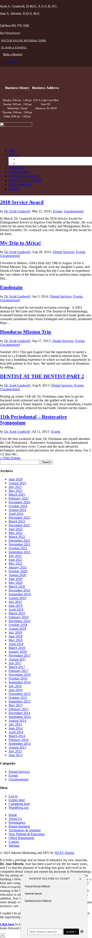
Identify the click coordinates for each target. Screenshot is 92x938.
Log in (13, 796)
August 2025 (17, 483)
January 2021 (18, 567)
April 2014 (16, 732)
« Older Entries (10, 458)
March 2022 (17, 536)
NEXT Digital (64, 853)
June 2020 (15, 579)
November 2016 (20, 674)
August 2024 (17, 510)
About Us (14, 155)
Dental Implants (19, 172)
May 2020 (15, 582)
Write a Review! (13, 54)
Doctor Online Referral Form (23, 40)
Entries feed (17, 800)
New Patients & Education (25, 180)
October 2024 (18, 506)
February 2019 (18, 617)
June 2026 (15, 479)
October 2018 (18, 625)
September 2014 (20, 717)
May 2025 (15, 491)
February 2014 (18, 740)
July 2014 (15, 724)
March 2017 (17, 667)
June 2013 (15, 755)
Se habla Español (14, 47)
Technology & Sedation (23, 176)
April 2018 (16, 644)
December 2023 (19, 517)
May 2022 (15, 533)
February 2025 (18, 498)
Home (12, 150)
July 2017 (15, 663)
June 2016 (15, 690)
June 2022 (15, 529)
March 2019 (17, 613)
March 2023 (17, 521)
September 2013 (20, 743)
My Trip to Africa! (20, 243)
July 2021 (15, 556)
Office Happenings (20, 184)
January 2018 (18, 651)
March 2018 (17, 648)
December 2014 (19, 713)
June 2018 (15, 636)
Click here (7, 924)
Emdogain (11, 287)
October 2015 (18, 697)
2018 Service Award (21, 202)
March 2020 (17, 586)
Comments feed (19, 804)
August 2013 (17, 747)
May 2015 (15, 705)
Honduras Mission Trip (25, 332)
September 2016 (20, 682)
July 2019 (15, 602)
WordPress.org (18, 807)
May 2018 (15, 640)
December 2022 (19, 525)
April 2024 (16, 514)
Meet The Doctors (28, 159)
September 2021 (20, 552)
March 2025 (17, 494)
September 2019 (20, 594)
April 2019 (16, 609)
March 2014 (17, 736)
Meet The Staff (26, 163)
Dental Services (63, 252)
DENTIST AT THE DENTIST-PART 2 (42, 376)
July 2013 (15, 751)
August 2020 (17, 575)
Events (57, 211)
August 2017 (17, 659)
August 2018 (17, 628)
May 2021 (15, 563)
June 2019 (15, 605)
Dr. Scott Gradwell (17, 211)
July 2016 (15, 686)
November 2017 (20, 655)
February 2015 (18, 709)
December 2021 (19, 540)
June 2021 (15, 559)
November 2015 (20, 694)
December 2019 (19, 590)
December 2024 (19, 502)
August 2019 (17, 598)
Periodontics (17, 167)
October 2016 (18, 678)
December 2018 (19, 621)
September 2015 (20, 701)
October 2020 (18, 571)
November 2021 (20, 544)
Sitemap (14, 845)
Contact (14, 189)
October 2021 (18, 548)
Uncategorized (73, 211)
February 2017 (18, 671)
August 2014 (17, 720)
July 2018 (15, 632)
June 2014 (15, 728)
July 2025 (15, 487)
